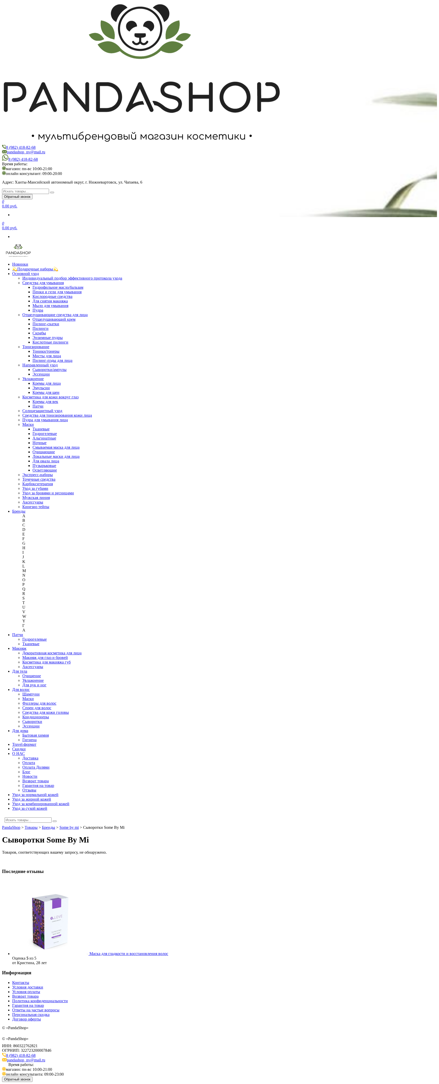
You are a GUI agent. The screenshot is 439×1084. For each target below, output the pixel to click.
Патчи (38, 406)
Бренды (18, 511)
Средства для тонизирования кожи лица (57, 415)
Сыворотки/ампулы (50, 369)
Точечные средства (38, 479)
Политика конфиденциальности (40, 1001)
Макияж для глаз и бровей (45, 657)
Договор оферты (26, 1019)
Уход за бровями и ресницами (48, 493)
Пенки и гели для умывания (57, 292)
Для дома (20, 731)
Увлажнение (33, 379)
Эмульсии (41, 388)
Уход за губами (35, 488)
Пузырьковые (44, 465)
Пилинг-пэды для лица (52, 360)
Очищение (31, 676)
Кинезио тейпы (35, 507)
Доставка (30, 758)
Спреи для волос (36, 708)
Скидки (19, 749)
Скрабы (39, 333)
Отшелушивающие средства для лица (55, 315)
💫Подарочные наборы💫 (35, 269)
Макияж (19, 648)
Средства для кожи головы (45, 712)
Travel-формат (24, 744)
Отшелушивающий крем (54, 319)
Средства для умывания (43, 283)
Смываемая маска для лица (56, 447)
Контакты (20, 982)
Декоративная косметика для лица (52, 653)
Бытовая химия (35, 735)
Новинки (20, 264)
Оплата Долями (36, 767)
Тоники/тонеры (46, 351)
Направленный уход (40, 365)
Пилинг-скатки (46, 324)
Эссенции (41, 374)
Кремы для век (45, 401)
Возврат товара (35, 781)
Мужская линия (36, 497)
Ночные (39, 443)
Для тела (19, 671)
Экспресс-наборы (37, 475)
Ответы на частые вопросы (35, 1010)
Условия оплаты (26, 992)
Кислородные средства (52, 296)
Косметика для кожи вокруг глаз (50, 397)
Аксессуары (32, 502)
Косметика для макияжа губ (46, 662)
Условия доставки (27, 987)
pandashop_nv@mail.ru (26, 152)
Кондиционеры (35, 717)
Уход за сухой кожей (29, 808)
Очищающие (44, 452)
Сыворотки (32, 721)
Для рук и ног (34, 685)
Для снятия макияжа (50, 301)
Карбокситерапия (37, 484)
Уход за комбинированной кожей (40, 804)
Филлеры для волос (39, 703)
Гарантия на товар (38, 785)
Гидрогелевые (45, 433)
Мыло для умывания (50, 305)
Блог (26, 772)
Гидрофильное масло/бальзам (58, 287)
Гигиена (29, 740)
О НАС (18, 753)
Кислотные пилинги (50, 342)
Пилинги (41, 328)
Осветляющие (45, 470)
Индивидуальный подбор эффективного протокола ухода (72, 278)
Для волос (21, 689)
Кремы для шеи (46, 392)
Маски (28, 424)
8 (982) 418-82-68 (21, 147)
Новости (29, 776)
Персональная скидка (31, 1014)
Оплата (28, 763)
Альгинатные (44, 438)
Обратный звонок (17, 197)
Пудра (38, 310)
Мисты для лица (47, 356)
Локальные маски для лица (56, 456)
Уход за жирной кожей (31, 799)
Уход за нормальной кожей (35, 794)
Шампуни (31, 694)
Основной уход (25, 273)
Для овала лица (46, 461)
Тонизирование (35, 347)
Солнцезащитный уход (42, 411)
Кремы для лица (47, 383)
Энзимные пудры (48, 337)
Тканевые (41, 429)
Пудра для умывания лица (45, 420)
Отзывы (29, 790)
